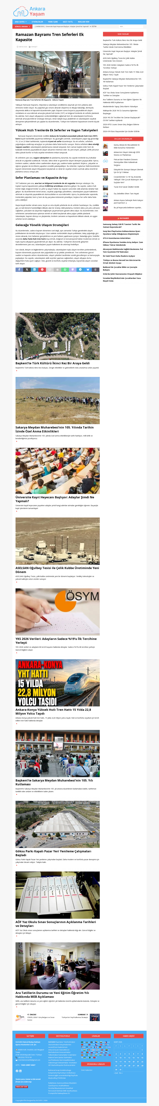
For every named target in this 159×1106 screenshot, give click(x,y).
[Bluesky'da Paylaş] (88, 270)
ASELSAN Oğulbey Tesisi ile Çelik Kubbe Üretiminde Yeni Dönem (57, 570)
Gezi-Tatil (68, 22)
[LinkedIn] (20, 1070)
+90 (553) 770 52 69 (25, 1057)
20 (133, 1062)
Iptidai (61, 1057)
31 (120, 1069)
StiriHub (60, 1091)
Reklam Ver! (83, 22)
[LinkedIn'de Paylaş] (34, 270)
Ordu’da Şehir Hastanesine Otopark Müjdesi (122, 274)
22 (142, 1062)
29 (142, 1066)
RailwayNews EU (64, 1093)
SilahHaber (67, 1057)
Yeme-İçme (53, 22)
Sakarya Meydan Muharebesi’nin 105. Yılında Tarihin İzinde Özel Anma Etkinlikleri (55, 429)
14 (138, 1058)
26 (129, 1066)
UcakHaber (72, 1055)
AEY (49, 1065)
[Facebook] (17, 1070)
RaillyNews (52, 1083)
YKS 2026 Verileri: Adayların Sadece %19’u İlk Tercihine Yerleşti (56, 641)
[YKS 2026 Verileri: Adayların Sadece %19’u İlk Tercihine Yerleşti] (58, 612)
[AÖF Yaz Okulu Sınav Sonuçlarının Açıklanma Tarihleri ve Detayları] (58, 895)
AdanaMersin (64, 1050)
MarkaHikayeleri (57, 1065)
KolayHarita (52, 1073)
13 (133, 1058)
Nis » (121, 1073)
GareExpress (53, 1085)
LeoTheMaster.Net (55, 1060)
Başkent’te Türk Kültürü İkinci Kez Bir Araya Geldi (53, 363)
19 (129, 1062)
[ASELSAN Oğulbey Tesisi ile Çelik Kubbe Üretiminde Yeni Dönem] (58, 541)
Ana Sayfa (20, 22)
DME (64, 1091)
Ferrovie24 (52, 1091)
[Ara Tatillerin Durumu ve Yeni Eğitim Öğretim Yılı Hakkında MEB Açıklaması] (58, 966)
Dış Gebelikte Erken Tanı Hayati (126, 193)
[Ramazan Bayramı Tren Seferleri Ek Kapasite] (58, 97)
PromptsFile (52, 1093)
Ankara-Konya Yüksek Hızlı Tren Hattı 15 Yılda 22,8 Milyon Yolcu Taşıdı (53, 711)
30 (116, 1069)
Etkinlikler (37, 22)
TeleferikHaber (69, 1042)
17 (120, 1062)
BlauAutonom (60, 1088)
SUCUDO (51, 1042)
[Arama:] (131, 26)
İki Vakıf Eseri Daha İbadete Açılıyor (119, 256)
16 (116, 1062)
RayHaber (124, 218)
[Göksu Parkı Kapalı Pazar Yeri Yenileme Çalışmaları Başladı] (58, 824)
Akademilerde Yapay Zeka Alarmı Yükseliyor (120, 106)
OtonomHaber (53, 1044)
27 (133, 1066)
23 (116, 1066)
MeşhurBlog (52, 1078)
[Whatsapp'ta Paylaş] (65, 270)
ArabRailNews (64, 1085)
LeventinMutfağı (65, 1075)
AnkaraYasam (53, 1050)
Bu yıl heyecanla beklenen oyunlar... (128, 207)
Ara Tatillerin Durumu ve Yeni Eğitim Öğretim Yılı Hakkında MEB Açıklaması (52, 995)
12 (129, 1058)
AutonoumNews (63, 1083)
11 (125, 1058)
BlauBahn (73, 1083)
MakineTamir (53, 1057)
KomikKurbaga (65, 1070)
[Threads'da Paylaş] (95, 270)
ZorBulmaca (70, 1073)
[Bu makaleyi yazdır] (57, 270)
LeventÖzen (53, 1047)
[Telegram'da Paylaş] (80, 270)
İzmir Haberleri (86, 1070)
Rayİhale (74, 1075)
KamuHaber (63, 1055)
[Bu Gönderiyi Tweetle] (27, 270)
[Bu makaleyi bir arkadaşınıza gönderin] (50, 270)
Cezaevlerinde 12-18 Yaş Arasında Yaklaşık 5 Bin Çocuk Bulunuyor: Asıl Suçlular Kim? (128, 180)
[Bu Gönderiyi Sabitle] (42, 270)
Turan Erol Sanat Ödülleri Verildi (126, 187)
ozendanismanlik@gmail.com (29, 1060)
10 (120, 1058)
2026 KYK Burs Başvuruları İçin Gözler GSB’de (121, 131)
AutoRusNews (72, 1091)
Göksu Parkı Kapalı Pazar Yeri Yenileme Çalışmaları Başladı (53, 853)
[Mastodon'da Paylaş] (73, 270)
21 (138, 1062)
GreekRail (69, 1088)
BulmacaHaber (69, 1065)
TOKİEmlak (62, 1078)
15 (142, 1058)
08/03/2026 (23, 47)
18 (125, 1062)
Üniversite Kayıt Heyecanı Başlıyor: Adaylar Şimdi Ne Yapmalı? (55, 499)
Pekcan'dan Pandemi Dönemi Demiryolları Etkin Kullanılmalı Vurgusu (126, 162)
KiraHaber (73, 1063)
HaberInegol (53, 1063)
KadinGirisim (62, 1047)
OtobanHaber (63, 1063)
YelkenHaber (53, 1055)
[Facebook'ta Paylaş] (19, 270)
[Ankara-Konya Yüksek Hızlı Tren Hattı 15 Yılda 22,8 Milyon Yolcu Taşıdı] (58, 682)
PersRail (51, 1088)
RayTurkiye (62, 1073)
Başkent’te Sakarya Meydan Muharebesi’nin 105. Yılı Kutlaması (54, 782)
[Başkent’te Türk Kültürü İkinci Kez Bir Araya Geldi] (58, 336)
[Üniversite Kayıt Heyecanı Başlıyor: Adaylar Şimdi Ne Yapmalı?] (58, 471)
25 (125, 1066)
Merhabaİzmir (53, 1052)
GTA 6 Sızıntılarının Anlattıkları (116, 238)
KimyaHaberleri (65, 1044)
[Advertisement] (58, 292)
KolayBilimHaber (69, 1060)
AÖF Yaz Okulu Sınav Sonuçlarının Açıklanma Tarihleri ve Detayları (56, 924)
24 (120, 1066)
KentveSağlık (53, 1075)
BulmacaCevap (54, 1070)
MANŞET (34, 47)
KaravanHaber (65, 1052)
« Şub (116, 1073)
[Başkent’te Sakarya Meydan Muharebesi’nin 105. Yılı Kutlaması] (58, 753)
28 (138, 1066)
